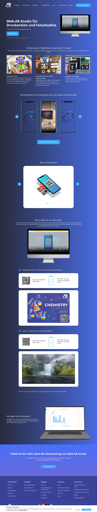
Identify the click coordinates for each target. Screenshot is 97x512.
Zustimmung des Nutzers (81, 489)
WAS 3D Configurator (30, 490)
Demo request (48, 466)
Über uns (10, 485)
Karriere (10, 487)
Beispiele (44, 482)
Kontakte (10, 493)
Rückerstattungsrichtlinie (81, 492)
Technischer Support (63, 487)
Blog (59, 496)
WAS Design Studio (29, 485)
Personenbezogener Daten (80, 485)
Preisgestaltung (45, 5)
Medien (76, 495)
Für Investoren (12, 496)
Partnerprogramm (79, 497)
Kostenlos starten (83, 5)
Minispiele (44, 497)
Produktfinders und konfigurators (46, 488)
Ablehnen (78, 509)
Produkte (27, 482)
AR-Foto (43, 485)
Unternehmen (12, 482)
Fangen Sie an (12, 33)
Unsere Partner (12, 490)
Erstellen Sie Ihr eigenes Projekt (48, 142)
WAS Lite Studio (28, 487)
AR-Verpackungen (46, 492)
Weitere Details (23, 510)
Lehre (59, 485)
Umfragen (44, 495)
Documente (78, 482)
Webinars (60, 493)
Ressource (61, 482)
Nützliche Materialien (64, 490)
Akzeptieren (86, 509)
